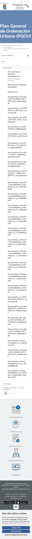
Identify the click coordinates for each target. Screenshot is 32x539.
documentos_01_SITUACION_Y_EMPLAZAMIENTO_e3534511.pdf (17, 174)
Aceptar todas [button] (16, 527)
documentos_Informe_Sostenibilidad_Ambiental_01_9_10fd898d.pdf (17, 197)
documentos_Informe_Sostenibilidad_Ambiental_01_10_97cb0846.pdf (17, 185)
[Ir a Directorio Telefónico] (21, 1)
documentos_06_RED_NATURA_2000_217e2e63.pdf (17, 119)
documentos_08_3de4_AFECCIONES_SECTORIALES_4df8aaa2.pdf (17, 332)
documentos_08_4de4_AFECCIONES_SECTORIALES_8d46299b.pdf (17, 321)
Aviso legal (22, 494)
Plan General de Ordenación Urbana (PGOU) (16, 48)
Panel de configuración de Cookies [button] (16, 535)
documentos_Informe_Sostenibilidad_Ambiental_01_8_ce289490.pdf (17, 208)
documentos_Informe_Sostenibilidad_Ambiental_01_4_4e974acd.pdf (17, 254)
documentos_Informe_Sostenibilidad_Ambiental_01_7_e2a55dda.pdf (17, 220)
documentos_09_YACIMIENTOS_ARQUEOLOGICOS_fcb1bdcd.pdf (17, 309)
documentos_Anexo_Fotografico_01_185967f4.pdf (17, 343)
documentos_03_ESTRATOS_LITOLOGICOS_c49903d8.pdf (17, 145)
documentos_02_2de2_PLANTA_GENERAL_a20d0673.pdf (17, 154)
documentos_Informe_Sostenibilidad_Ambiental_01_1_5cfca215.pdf (17, 288)
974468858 (6, 489)
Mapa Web (15, 494)
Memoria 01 (13, 92)
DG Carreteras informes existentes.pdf (14, 74)
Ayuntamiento (8, 47)
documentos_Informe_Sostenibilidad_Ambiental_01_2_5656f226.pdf (17, 277)
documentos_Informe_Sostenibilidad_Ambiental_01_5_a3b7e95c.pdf (17, 243)
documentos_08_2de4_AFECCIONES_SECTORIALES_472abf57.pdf (17, 353)
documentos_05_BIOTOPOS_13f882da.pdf (17, 128)
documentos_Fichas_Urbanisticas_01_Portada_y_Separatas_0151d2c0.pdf (17, 374)
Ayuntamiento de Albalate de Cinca (11, 45)
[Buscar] (28, 1)
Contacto (8, 494)
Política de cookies (16, 498)
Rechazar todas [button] (16, 531)
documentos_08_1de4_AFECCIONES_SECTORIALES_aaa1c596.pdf (17, 100)
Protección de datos (11, 496)
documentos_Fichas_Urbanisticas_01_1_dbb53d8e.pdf (17, 363)
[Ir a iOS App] (22, 502)
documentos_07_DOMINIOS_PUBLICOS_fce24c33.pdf (17, 110)
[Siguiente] (14, 393)
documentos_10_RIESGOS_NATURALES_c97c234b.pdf (17, 299)
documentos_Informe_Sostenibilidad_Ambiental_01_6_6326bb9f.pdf (17, 231)
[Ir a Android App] (9, 502)
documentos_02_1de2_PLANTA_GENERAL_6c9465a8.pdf (17, 164)
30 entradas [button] (6, 384)
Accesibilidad (22, 496)
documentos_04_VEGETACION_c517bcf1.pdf (17, 136)
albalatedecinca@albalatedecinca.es (20, 489)
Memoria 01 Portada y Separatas (17, 86)
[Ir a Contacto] (24, 1)
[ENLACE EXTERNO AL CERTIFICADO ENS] (16, 507)
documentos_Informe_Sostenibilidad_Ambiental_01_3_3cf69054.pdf (17, 265)
